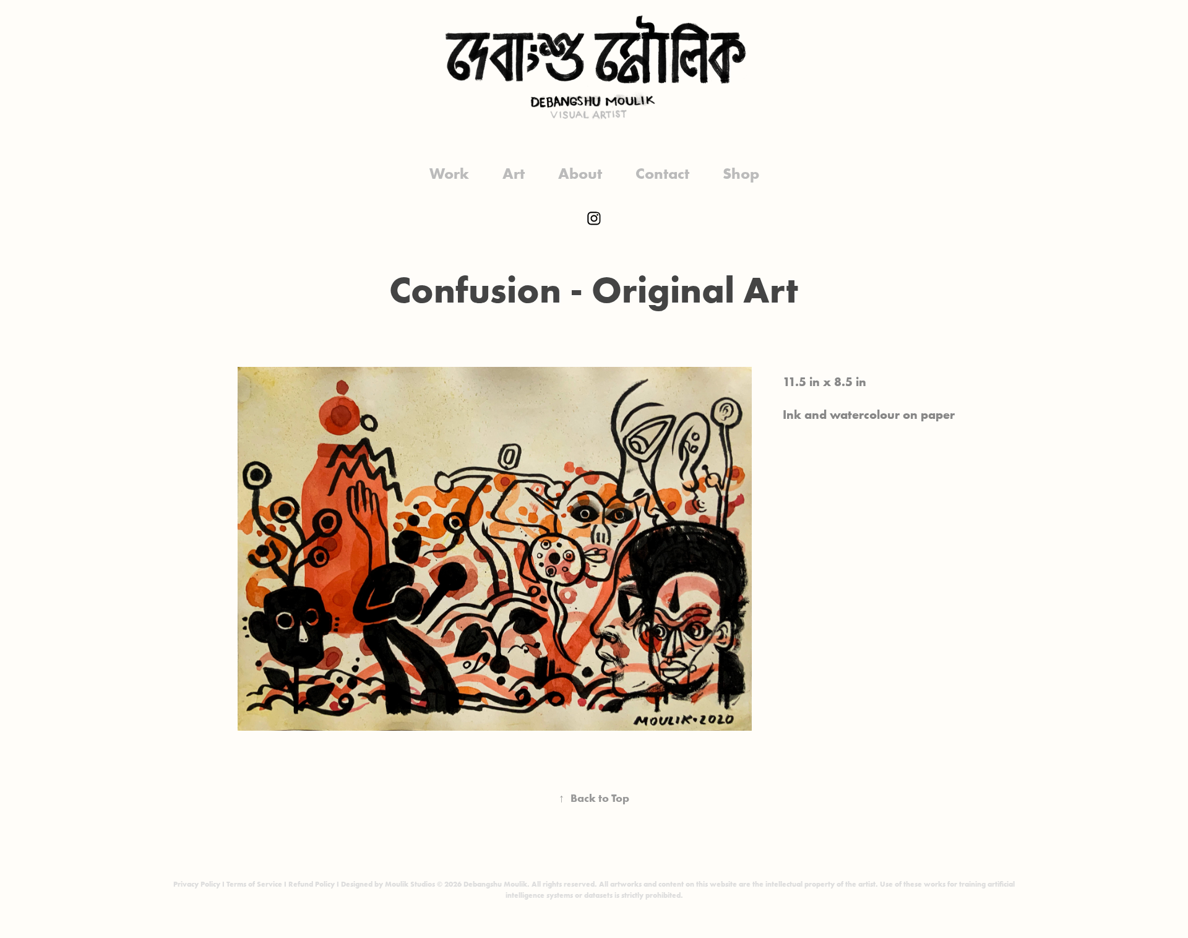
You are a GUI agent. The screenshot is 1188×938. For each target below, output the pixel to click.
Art (513, 173)
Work (449, 173)
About (580, 173)
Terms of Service (254, 884)
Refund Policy (311, 884)
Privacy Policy (196, 884)
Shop (741, 173)
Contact (662, 173)
